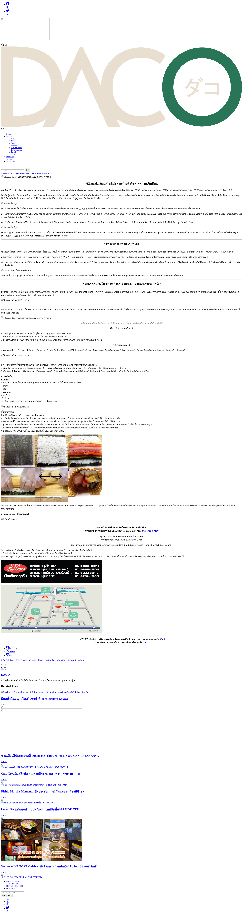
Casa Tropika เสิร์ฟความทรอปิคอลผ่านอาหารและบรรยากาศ (40, 773)
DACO (5, 674)
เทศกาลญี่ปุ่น (78, 660)
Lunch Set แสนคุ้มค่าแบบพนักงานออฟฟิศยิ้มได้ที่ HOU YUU (40, 809)
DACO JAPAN (12, 881)
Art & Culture (16, 148)
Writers (9, 159)
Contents (9, 136)
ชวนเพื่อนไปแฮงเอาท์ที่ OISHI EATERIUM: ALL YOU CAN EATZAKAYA (50, 755)
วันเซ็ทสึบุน (57, 660)
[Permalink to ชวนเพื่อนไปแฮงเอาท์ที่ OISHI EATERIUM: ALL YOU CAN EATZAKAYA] (41, 749)
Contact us (10, 161)
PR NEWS (10, 888)
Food (13, 141)
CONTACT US (12, 884)
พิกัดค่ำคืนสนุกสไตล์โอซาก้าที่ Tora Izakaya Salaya (34, 698)
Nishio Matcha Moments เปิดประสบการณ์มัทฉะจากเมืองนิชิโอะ (42, 791)
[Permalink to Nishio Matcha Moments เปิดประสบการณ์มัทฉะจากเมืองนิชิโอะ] (34, 785)
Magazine (10, 157)
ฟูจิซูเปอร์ (33, 660)
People (14, 152)
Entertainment (16, 150)
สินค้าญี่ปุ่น (67, 660)
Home (8, 134)
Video (13, 154)
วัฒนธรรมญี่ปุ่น (44, 660)
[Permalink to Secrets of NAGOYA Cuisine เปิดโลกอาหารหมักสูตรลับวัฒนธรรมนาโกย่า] (41, 860)
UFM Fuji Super (7, 660)
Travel (13, 143)
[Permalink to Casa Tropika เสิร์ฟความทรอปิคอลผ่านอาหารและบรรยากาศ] (34, 767)
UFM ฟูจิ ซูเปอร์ (150, 530)
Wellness (14, 145)
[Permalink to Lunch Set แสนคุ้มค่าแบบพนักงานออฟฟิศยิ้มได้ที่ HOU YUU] (28, 803)
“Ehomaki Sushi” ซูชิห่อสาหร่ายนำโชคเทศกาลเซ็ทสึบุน (25, 174)
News (13, 138)
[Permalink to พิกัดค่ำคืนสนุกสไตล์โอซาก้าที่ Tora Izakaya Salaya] (44, 692)
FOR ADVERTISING (15, 886)
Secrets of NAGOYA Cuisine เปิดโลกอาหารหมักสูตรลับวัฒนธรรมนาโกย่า (49, 866)
